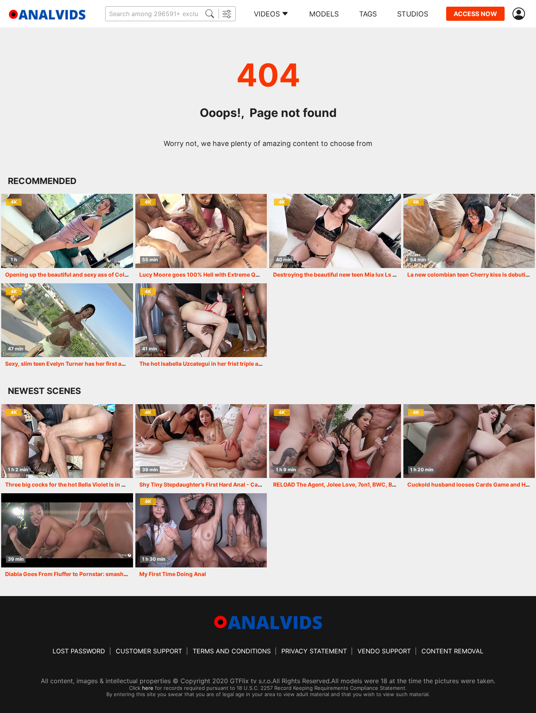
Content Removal (452, 651)
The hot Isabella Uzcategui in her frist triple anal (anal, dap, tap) (223, 363)
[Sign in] (520, 14)
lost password (79, 651)
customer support (149, 651)
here (147, 688)
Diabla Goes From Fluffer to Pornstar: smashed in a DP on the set (91, 574)
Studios (412, 14)
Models (324, 14)
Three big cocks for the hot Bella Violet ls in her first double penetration (100, 484)
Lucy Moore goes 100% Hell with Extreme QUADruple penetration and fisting (241, 274)
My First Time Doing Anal (172, 574)
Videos (267, 14)
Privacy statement (314, 651)
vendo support (384, 651)
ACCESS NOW (475, 14)
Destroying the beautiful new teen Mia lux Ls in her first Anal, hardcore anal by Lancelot (389, 274)
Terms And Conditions (232, 651)
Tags (368, 14)
